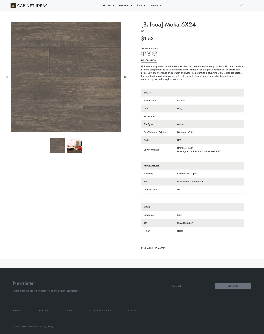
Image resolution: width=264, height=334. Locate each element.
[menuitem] (109, 5)
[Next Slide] (125, 77)
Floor (140, 5)
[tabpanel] (57, 145)
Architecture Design (100, 310)
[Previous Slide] (6, 77)
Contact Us (155, 5)
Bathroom (124, 5)
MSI (143, 31)
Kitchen (107, 5)
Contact (132, 310)
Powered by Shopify (44, 326)
